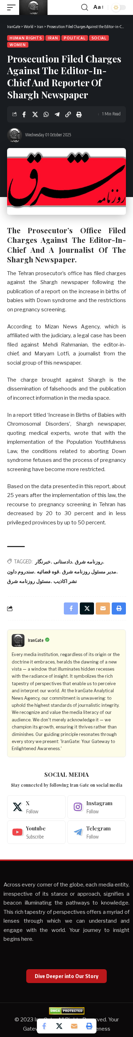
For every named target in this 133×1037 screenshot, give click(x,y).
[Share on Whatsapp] (46, 114)
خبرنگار (43, 561)
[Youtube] (36, 832)
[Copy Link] (68, 114)
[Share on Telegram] (57, 114)
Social (99, 38)
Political (74, 38)
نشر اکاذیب (65, 581)
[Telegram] (96, 832)
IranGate (36, 640)
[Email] (74, 1026)
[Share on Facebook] (24, 114)
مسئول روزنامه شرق (29, 581)
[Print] (79, 114)
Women (18, 45)
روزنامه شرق (89, 561)
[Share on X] (35, 114)
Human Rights (26, 38)
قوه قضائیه (48, 571)
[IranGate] (33, 7)
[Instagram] (96, 807)
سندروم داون (20, 571)
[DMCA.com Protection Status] (66, 1011)
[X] (36, 807)
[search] (84, 7)
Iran (53, 38)
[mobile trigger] (13, 7)
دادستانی (63, 561)
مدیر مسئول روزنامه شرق (89, 571)
